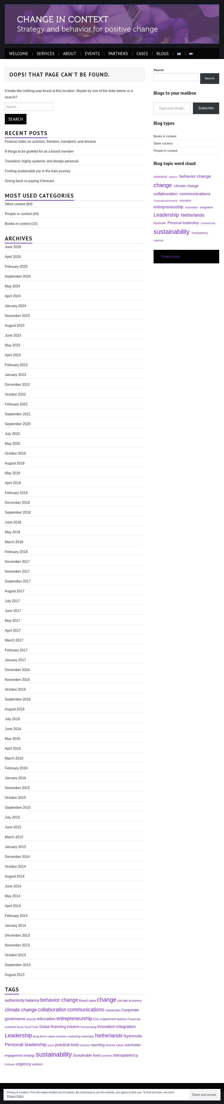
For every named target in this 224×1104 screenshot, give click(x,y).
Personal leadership (26, 1044)
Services (45, 53)
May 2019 (12, 473)
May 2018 (12, 532)
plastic (50, 1045)
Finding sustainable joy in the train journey (37, 171)
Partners (118, 53)
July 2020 (12, 434)
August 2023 (14, 325)
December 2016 (17, 670)
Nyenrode (132, 1036)
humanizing (88, 1027)
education (46, 1018)
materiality (87, 1036)
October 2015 (15, 798)
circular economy (129, 1000)
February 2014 (16, 916)
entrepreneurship (74, 1018)
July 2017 (12, 601)
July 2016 (12, 719)
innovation (106, 1026)
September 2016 (18, 699)
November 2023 (17, 316)
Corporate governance (166, 200)
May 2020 (12, 443)
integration (126, 1026)
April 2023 (13, 355)
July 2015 (12, 817)
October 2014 (15, 866)
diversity (31, 1019)
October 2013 (15, 955)
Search (210, 78)
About (69, 53)
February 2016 (16, 768)
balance (32, 1000)
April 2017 (13, 630)
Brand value (87, 1000)
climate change (21, 1009)
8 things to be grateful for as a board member (39, 151)
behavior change (59, 1000)
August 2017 (14, 591)
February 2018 (16, 552)
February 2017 (16, 650)
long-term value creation (50, 1036)
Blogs (162, 53)
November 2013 (17, 945)
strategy (29, 1055)
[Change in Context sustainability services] (112, 24)
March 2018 (14, 542)
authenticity (15, 1000)
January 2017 (15, 660)
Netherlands (108, 1035)
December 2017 (17, 561)
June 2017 (13, 611)
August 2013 (14, 975)
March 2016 (14, 758)
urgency (23, 1064)
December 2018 (17, 502)
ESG (96, 1019)
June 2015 (13, 827)
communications (85, 1009)
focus (20, 1027)
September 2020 (18, 424)
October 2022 (15, 394)
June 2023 (13, 335)
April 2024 (13, 296)
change (106, 999)
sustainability (54, 1054)
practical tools (67, 1045)
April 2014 (13, 906)
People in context (18, 214)
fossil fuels (31, 1027)
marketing (74, 1036)
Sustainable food (86, 1055)
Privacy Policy (15, 1096)
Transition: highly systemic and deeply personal (41, 161)
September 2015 (18, 807)
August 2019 (14, 463)
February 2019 (16, 493)
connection (113, 1010)
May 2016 (12, 739)
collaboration (52, 1009)
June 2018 (13, 522)
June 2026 (13, 247)
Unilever (10, 1064)
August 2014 (14, 876)
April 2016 (13, 748)
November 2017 (17, 571)
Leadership (18, 1035)
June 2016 (13, 729)
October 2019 (15, 453)
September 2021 (18, 414)
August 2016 (14, 709)
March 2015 (14, 837)
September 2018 (18, 512)
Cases (142, 53)
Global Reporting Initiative (59, 1027)
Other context (15, 204)
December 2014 (17, 857)
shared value (114, 1045)
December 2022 (17, 384)
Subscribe (206, 108)
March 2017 (14, 640)
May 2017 (12, 620)
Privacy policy (170, 256)
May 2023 (12, 345)
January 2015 (15, 847)
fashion (122, 1019)
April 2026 (13, 257)
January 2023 (15, 375)
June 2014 (13, 886)
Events (92, 53)
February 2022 (16, 404)
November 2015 (17, 788)
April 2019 (13, 483)
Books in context (17, 224)
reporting (98, 1045)
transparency (125, 1055)
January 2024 (15, 306)
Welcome (18, 53)
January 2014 (15, 925)
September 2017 (18, 581)
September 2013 (18, 965)
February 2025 (16, 266)
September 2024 (18, 276)
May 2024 (12, 286)
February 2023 (16, 365)
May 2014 (12, 896)
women (37, 1064)
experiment (108, 1019)
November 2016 (17, 680)
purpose (85, 1045)
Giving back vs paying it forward (29, 181)
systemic (106, 1055)
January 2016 (15, 778)
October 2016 (15, 689)
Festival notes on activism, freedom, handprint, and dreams (50, 141)
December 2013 (17, 935)
